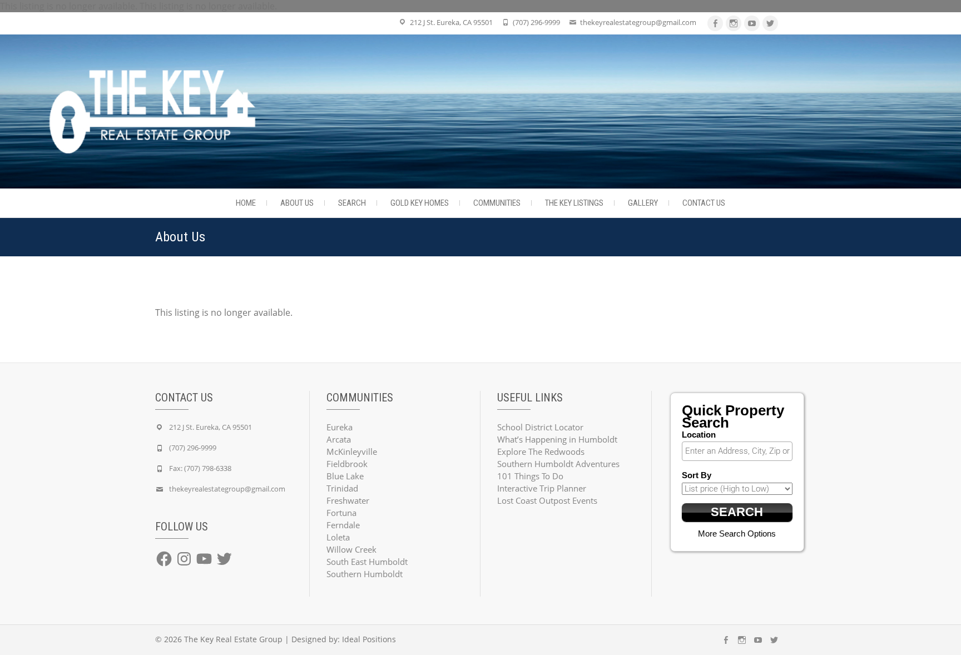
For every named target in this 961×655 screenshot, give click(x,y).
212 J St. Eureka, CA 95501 (451, 22)
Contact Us (703, 203)
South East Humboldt (367, 561)
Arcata (338, 439)
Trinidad (342, 488)
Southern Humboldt (364, 573)
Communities (497, 203)
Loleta (338, 537)
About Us (297, 203)
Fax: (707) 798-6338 (200, 468)
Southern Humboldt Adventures (558, 463)
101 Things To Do (530, 476)
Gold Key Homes (419, 203)
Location (699, 434)
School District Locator (540, 427)
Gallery (643, 203)
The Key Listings (574, 203)
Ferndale (343, 524)
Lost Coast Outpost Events (547, 500)
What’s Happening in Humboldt (557, 439)
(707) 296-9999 (536, 22)
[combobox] (737, 451)
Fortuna (341, 512)
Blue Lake (345, 476)
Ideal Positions (369, 639)
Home (246, 203)
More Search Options (737, 533)
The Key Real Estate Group (233, 639)
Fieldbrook (347, 463)
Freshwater (347, 500)
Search (352, 203)
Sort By (696, 475)
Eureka (339, 427)
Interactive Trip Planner (541, 488)
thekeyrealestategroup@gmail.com (638, 22)
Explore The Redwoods (540, 451)
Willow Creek (351, 549)
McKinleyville (351, 451)
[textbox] (740, 451)
